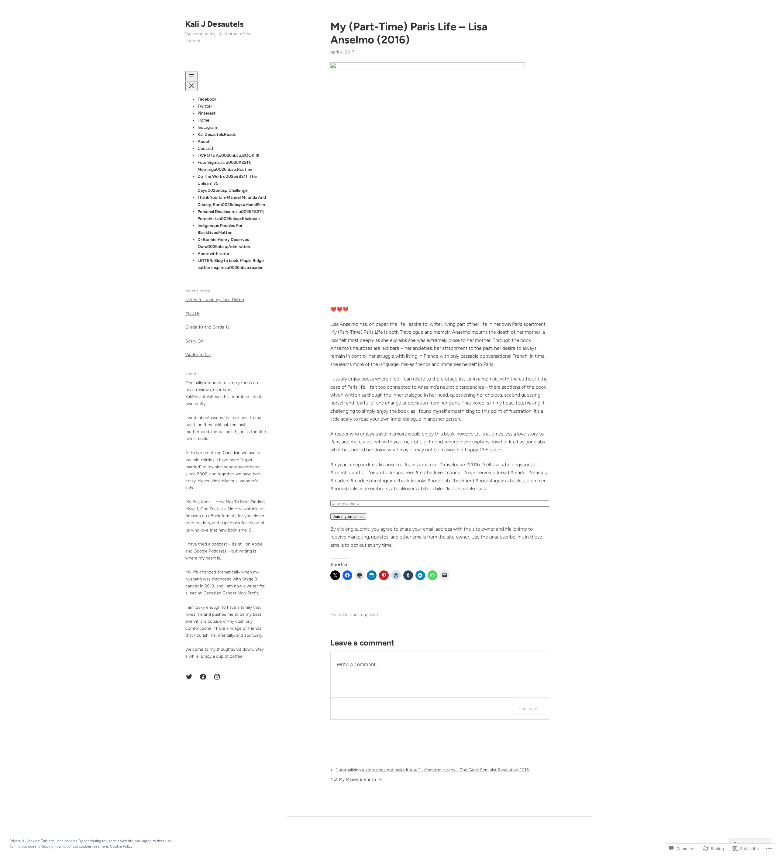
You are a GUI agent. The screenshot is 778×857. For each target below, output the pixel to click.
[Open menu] (191, 76)
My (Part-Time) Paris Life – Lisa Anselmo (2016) (408, 33)
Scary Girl (194, 341)
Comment (528, 708)
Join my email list (348, 516)
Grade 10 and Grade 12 (207, 327)
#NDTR (192, 313)
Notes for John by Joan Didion (214, 299)
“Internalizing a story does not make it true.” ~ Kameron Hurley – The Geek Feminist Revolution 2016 (432, 770)
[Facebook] (203, 676)
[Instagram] (217, 676)
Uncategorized (363, 614)
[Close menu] (191, 86)
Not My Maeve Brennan (353, 779)
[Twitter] (189, 676)
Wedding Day (198, 354)
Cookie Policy (121, 846)
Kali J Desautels (214, 24)
